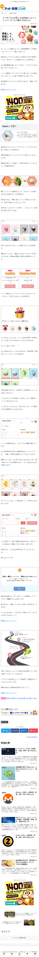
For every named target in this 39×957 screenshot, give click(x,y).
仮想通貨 (5, 722)
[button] (35, 470)
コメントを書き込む (19, 937)
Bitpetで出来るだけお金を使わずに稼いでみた (21, 698)
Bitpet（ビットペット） (9, 89)
